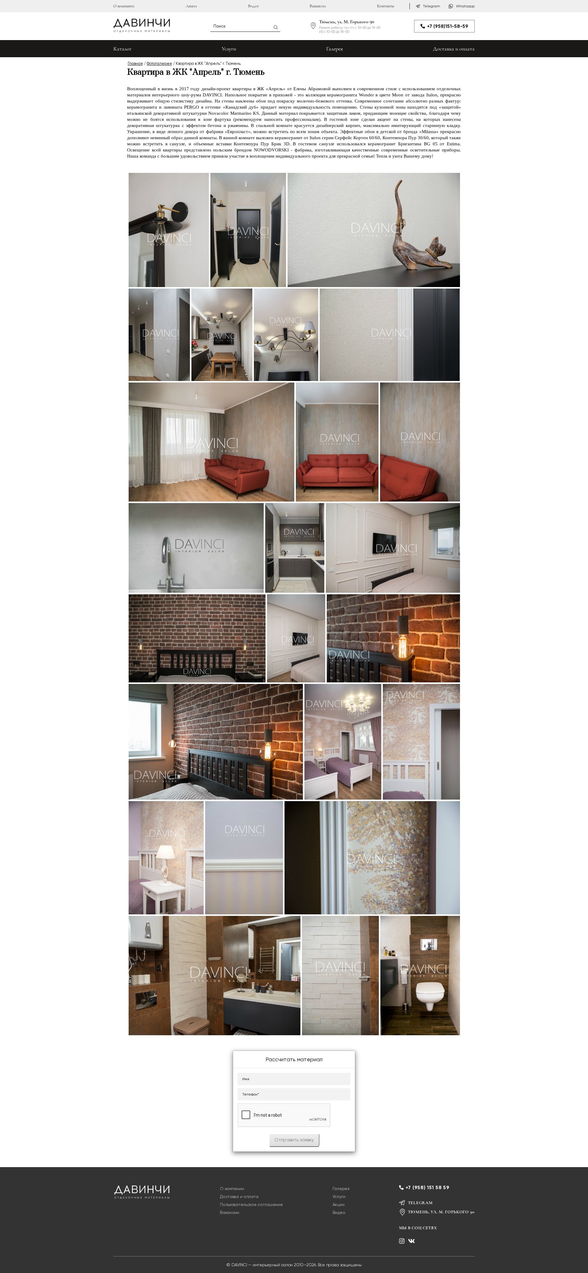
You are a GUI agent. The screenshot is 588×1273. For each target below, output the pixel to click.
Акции (191, 6)
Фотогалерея (159, 63)
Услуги (229, 48)
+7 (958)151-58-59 (447, 26)
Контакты (385, 6)
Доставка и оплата (454, 48)
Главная (135, 63)
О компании (123, 6)
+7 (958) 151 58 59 (427, 1187)
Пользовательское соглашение (251, 1204)
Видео (253, 6)
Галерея (334, 48)
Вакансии (318, 6)
